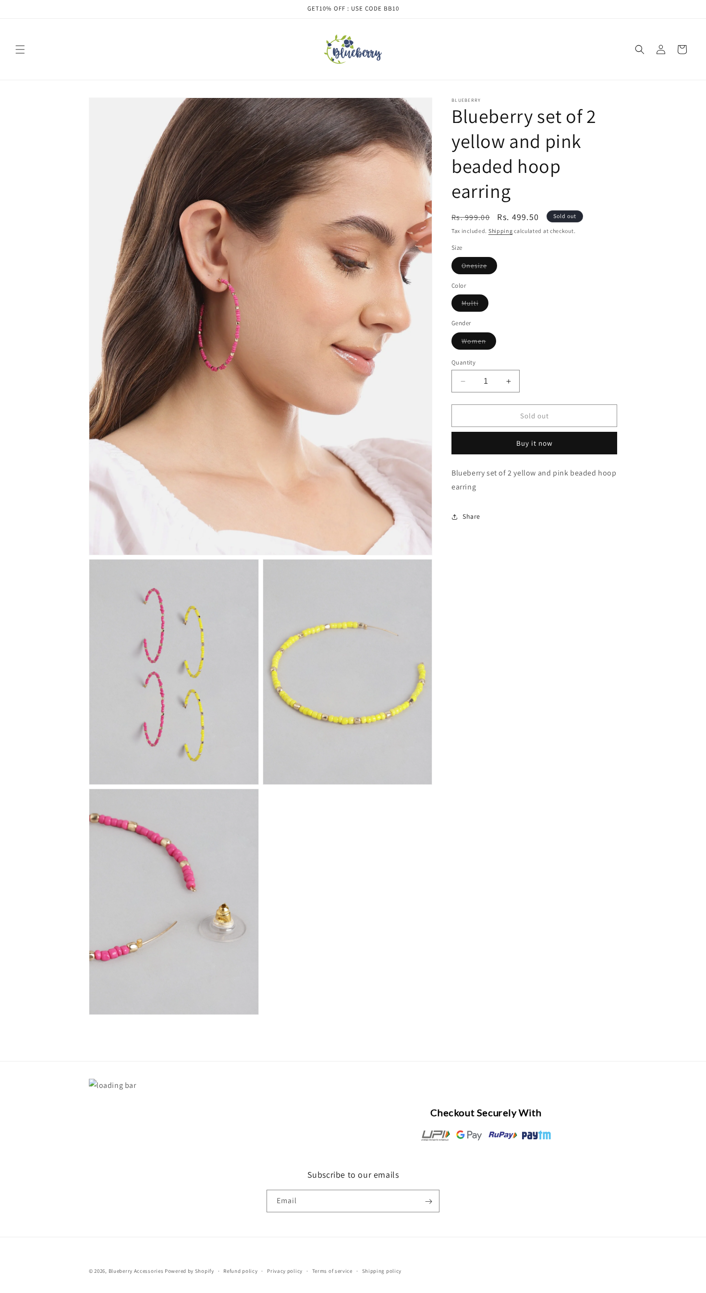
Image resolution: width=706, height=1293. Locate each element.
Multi (475, 305)
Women (479, 343)
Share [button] (471, 516)
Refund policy (240, 1270)
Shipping (500, 230)
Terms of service (332, 1270)
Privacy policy (285, 1270)
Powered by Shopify (189, 1271)
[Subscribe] (428, 1201)
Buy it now (534, 443)
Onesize (479, 267)
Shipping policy (382, 1270)
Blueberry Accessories (136, 1271)
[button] (20, 49)
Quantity (463, 362)
